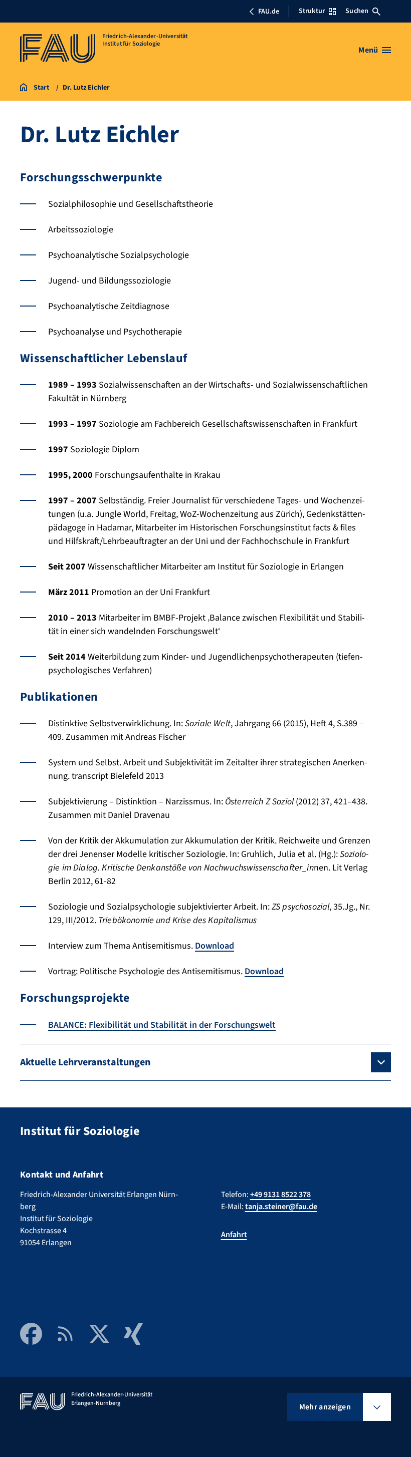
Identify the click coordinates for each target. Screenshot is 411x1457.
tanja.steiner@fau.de (281, 1206)
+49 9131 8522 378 (280, 1194)
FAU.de (268, 12)
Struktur (312, 11)
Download (214, 946)
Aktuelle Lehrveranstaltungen (85, 1062)
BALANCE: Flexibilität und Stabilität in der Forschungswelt (162, 1025)
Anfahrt (234, 1234)
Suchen (356, 11)
